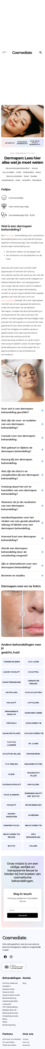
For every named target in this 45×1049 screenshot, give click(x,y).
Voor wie (35, 168)
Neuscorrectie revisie (11, 995)
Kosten (18, 180)
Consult (18, 172)
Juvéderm (6, 986)
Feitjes (5, 189)
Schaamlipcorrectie (10, 1016)
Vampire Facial (8, 989)
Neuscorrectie (8, 992)
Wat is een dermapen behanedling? (18, 168)
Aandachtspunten (8, 180)
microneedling (7, 300)
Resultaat (34, 176)
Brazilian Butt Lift (9, 1010)
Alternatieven (37, 180)
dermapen (10, 235)
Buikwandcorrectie (10, 1013)
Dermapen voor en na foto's (21, 586)
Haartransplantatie (10, 1001)
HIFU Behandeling (10, 1007)
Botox (4, 1019)
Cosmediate (14, 937)
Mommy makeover (10, 983)
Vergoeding (26, 180)
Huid (16, 652)
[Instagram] (11, 957)
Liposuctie (6, 1004)
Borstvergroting (8, 1025)
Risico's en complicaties (14, 176)
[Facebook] (5, 957)
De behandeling (28, 172)
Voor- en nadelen (8, 172)
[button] (41, 52)
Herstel (26, 176)
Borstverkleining (9, 998)
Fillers (4, 1022)
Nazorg (38, 172)
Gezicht (6, 652)
